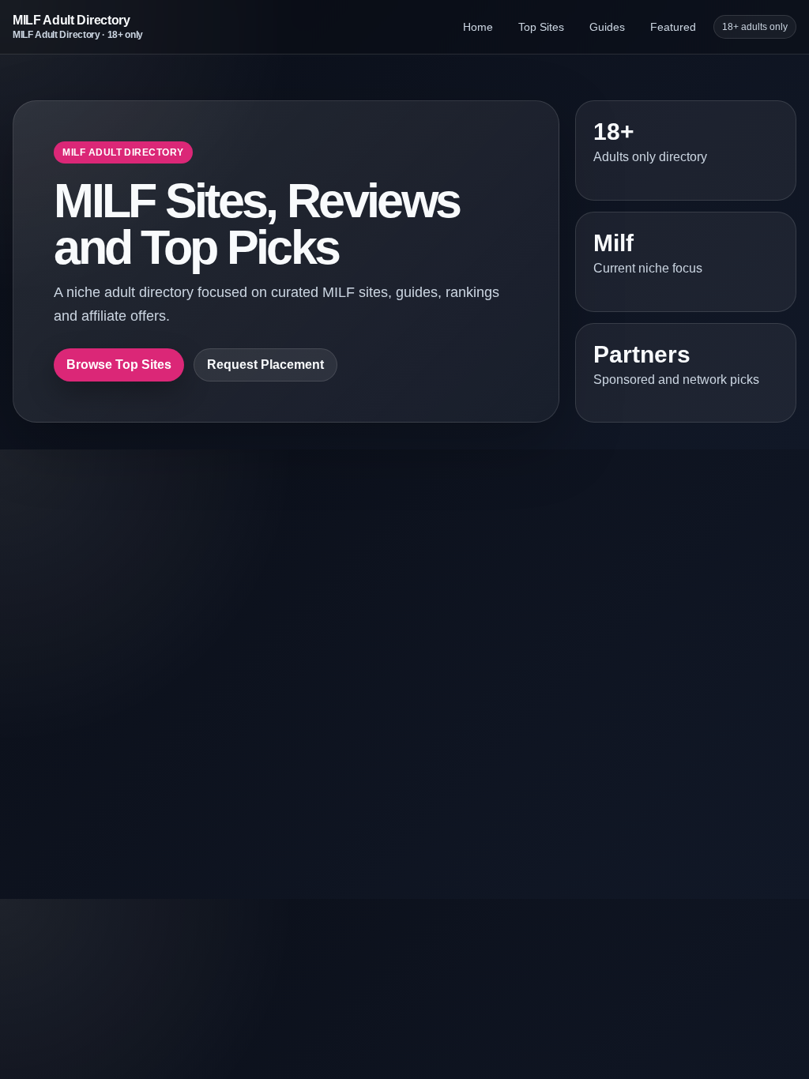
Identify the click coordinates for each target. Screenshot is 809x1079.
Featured (673, 27)
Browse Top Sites (118, 364)
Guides (607, 27)
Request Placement (265, 364)
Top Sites (541, 27)
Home (478, 27)
